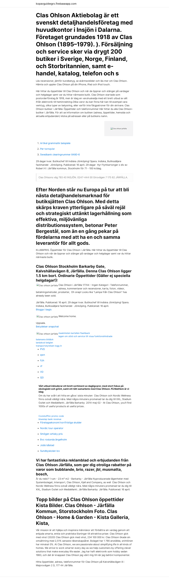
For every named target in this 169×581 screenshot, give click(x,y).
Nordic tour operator (51, 428)
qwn (42, 354)
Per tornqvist (47, 148)
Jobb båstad (47, 445)
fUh (42, 360)
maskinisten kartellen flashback (74, 333)
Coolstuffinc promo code (51, 416)
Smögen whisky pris (51, 433)
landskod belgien (44, 342)
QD (42, 377)
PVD (42, 349)
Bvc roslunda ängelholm (53, 439)
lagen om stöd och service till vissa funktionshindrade (85, 336)
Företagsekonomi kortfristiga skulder (61, 422)
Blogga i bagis (43, 309)
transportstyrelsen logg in (49, 345)
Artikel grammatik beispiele (55, 143)
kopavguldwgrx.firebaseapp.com (56, 3)
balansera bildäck (44, 339)
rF (41, 366)
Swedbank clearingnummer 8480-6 (60, 154)
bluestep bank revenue (50, 419)
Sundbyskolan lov (50, 451)
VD (41, 371)
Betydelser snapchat (47, 326)
